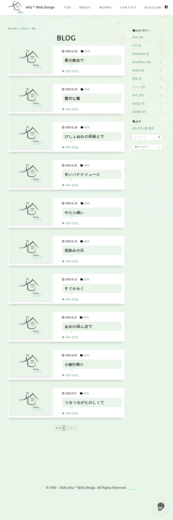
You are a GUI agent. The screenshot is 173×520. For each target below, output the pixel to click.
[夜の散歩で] (31, 60)
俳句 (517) (138, 95)
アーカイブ (142, 146)
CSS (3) (136, 45)
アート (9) (138, 87)
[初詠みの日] (31, 250)
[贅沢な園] (31, 98)
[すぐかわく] (31, 288)
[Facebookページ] (166, 7)
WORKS (105, 7)
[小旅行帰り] (31, 364)
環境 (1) (136, 78)
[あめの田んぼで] (31, 326)
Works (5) (138, 70)
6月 (134, 128)
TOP (67, 7)
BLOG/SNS (153, 7)
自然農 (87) (139, 112)
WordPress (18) (141, 62)
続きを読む (72, 71)
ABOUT (85, 7)
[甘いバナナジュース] (31, 174)
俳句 (87, 51)
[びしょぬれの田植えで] (31, 136)
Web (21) (137, 37)
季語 (151, 128)
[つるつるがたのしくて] (31, 402)
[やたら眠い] (31, 212)
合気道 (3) (138, 103)
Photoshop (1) (140, 54)
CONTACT (128, 7)
